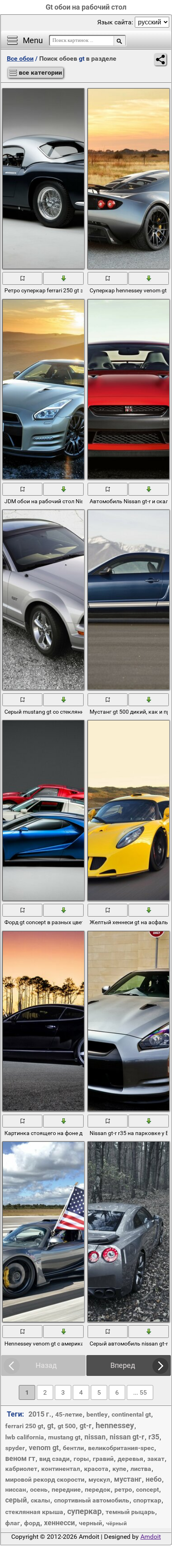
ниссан (15, 1489)
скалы (40, 1500)
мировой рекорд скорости (44, 1479)
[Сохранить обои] (63, 278)
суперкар (84, 1511)
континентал (60, 1469)
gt (50, 1425)
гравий (103, 1459)
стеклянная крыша (34, 1512)
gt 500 (67, 1426)
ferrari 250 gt (24, 1426)
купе (119, 1469)
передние (66, 1489)
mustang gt (64, 1437)
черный (90, 1523)
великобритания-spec (121, 1448)
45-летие (68, 1414)
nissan (95, 1437)
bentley (97, 1414)
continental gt (131, 1414)
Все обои (20, 58)
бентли (73, 1448)
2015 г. (39, 1414)
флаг (12, 1523)
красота (96, 1469)
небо (154, 1479)
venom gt (44, 1447)
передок (97, 1489)
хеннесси (59, 1522)
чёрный (116, 1523)
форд (32, 1523)
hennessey (115, 1425)
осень (39, 1489)
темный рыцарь (130, 1512)
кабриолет (21, 1469)
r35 (153, 1437)
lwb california (24, 1437)
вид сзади (54, 1459)
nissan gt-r (127, 1437)
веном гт (20, 1458)
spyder (15, 1448)
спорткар (147, 1500)
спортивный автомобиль (91, 1500)
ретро (123, 1489)
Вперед (122, 1365)
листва (140, 1469)
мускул (99, 1479)
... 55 (140, 1392)
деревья (130, 1459)
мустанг (128, 1479)
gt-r (86, 1425)
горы (81, 1459)
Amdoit (150, 1536)
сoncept (147, 1489)
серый (16, 1500)
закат (155, 1459)
